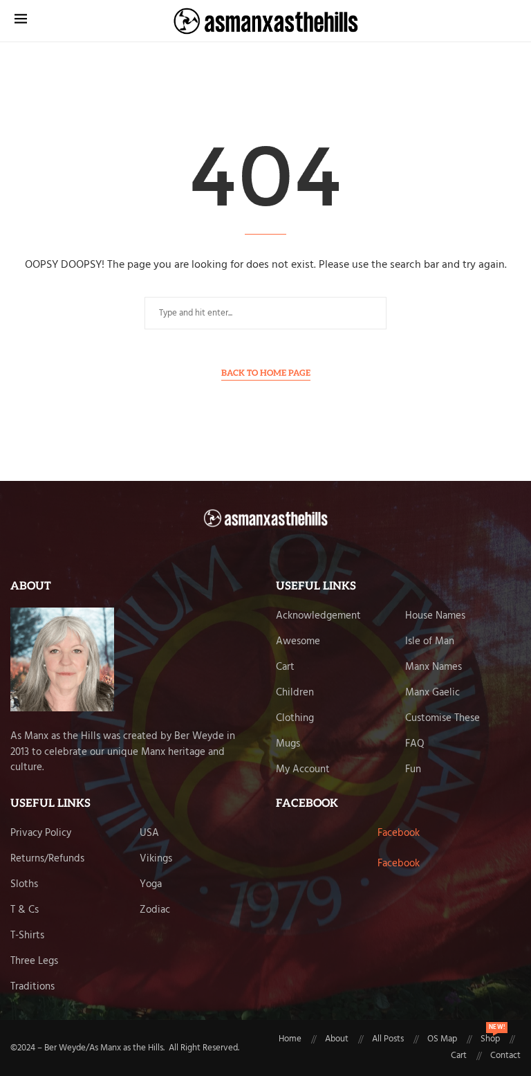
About (336, 1039)
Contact (505, 1056)
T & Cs (24, 910)
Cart (285, 667)
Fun (413, 770)
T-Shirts (27, 936)
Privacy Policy (40, 833)
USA (149, 833)
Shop (490, 1039)
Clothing (295, 718)
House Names (435, 616)
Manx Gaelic (432, 693)
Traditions (32, 987)
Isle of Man (429, 642)
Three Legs (34, 961)
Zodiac (155, 910)
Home (290, 1039)
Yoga (151, 884)
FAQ (415, 744)
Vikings (156, 859)
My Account (303, 770)
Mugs (288, 744)
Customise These (442, 718)
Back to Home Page (265, 373)
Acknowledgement (318, 616)
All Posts (388, 1039)
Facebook (399, 833)
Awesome (298, 642)
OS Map (442, 1039)
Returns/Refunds (47, 859)
